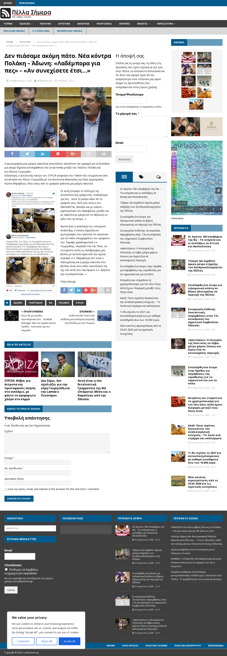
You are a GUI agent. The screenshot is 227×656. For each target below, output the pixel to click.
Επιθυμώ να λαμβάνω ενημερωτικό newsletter (21, 571)
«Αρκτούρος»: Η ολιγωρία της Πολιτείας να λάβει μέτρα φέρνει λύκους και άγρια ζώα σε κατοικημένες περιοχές (205, 346)
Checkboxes (14, 565)
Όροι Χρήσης (130, 645)
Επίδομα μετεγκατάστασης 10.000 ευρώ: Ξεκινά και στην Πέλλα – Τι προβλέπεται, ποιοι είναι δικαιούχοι (196, 575)
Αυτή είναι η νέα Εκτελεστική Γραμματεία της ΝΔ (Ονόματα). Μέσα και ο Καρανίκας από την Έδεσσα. (94, 390)
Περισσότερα (165, 23)
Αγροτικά (64, 23)
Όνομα (8, 458)
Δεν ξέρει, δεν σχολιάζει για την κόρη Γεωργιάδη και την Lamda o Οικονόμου (55, 388)
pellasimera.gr (44, 80)
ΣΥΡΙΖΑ (80, 302)
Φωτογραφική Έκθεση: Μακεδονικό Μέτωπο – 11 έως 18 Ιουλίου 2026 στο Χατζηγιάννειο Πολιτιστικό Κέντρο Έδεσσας (196, 540)
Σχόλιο (8, 431)
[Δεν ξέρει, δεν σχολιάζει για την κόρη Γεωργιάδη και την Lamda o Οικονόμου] (58, 364)
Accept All (69, 641)
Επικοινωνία (27, 3)
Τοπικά (8, 23)
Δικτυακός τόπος (14, 478)
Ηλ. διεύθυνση (13, 468)
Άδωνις (17, 302)
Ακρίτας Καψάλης (180, 549)
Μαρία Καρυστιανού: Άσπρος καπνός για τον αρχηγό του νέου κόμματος (196, 562)
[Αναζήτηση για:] (30, 528)
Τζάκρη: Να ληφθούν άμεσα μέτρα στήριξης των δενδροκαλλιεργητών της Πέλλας (140, 206)
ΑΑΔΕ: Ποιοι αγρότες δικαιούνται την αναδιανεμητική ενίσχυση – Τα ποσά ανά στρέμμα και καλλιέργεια (140, 302)
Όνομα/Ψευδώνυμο (129, 94)
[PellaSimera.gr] (25, 18)
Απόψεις (124, 23)
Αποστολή (124, 159)
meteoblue (177, 218)
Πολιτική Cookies (156, 645)
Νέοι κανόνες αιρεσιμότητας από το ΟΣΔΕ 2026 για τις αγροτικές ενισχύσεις (140, 329)
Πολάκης (64, 302)
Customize (23, 641)
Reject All (46, 641)
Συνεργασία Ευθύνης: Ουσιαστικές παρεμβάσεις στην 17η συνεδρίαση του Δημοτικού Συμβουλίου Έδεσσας (203, 317)
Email (119, 143)
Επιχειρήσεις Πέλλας (70, 30)
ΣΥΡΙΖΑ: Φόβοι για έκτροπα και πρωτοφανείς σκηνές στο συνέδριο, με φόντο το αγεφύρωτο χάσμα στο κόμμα (20, 390)
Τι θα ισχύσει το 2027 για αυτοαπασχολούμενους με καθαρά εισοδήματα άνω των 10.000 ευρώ (140, 316)
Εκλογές (142, 23)
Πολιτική (45, 23)
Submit (11, 590)
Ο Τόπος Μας (41, 30)
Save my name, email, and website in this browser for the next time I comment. (53, 489)
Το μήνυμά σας (127, 114)
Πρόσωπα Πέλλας (14, 30)
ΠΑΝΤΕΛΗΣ (176, 527)
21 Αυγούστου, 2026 (199, 250)
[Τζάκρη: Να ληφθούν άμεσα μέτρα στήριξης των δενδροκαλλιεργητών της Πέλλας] (204, 57)
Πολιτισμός (104, 23)
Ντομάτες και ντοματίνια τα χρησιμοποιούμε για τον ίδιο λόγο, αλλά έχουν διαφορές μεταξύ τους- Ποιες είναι (205, 404)
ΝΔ (50, 302)
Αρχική (8, 3)
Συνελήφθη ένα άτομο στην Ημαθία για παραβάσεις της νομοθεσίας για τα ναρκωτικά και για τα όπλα (141, 270)
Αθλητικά (83, 23)
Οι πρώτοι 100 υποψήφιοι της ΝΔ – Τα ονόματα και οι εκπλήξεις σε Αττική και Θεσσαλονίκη (140, 192)
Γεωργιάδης (36, 302)
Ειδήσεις (25, 23)
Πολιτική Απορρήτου (188, 645)
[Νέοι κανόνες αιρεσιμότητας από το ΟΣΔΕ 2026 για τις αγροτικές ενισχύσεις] (178, 481)
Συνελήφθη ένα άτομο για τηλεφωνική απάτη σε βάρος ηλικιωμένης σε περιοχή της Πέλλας (140, 220)
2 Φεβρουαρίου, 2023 (20, 80)
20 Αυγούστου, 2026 (199, 387)
